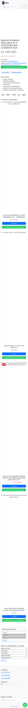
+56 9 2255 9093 (5, 672)
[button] (14, 67)
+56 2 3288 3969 (5, 678)
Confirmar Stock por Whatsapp (15, 67)
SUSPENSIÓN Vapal (12, 61)
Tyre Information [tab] (16, 72)
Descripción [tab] (5, 72)
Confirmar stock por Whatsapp (15, 227)
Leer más (14, 223)
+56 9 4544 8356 (5, 675)
